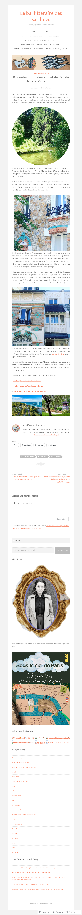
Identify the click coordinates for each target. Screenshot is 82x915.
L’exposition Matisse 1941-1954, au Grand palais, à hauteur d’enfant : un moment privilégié (37, 889)
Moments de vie (16, 829)
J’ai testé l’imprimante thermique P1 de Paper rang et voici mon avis (26, 476)
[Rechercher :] (41, 540)
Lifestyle (14, 819)
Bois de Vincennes (28, 456)
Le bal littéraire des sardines (41, 16)
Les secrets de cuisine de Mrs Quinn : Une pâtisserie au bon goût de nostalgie (34, 868)
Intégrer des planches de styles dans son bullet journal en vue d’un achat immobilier (57, 478)
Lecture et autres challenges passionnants (24, 814)
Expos (13, 800)
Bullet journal (15, 776)
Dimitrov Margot (46, 88)
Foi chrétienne (16, 805)
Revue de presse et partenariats (37, 40)
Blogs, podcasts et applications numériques (24, 767)
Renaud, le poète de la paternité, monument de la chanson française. (32, 872)
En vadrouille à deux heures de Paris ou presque (40, 36)
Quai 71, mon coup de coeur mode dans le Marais (29, 391)
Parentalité (15, 838)
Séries (13, 847)
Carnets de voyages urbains (20, 781)
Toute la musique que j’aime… (57, 49)
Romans (14, 843)
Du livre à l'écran (16, 795)
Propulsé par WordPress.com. (40, 903)
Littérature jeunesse (17, 824)
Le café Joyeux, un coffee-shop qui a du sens (28, 386)
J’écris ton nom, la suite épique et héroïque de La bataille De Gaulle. (31, 884)
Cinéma (14, 786)
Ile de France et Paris (41, 73)
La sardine (44, 31)
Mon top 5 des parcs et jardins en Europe (27, 381)
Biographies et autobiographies (21, 762)
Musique (14, 833)
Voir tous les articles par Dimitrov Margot (46, 435)
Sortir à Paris (56, 456)
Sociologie (15, 852)
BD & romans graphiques (19, 758)
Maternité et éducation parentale (34, 44)
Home (34, 31)
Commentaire (61, 519)
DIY (54, 40)
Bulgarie (14, 772)
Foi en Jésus (54, 44)
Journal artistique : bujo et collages (28, 49)
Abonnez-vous (63, 550)
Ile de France (43, 456)
